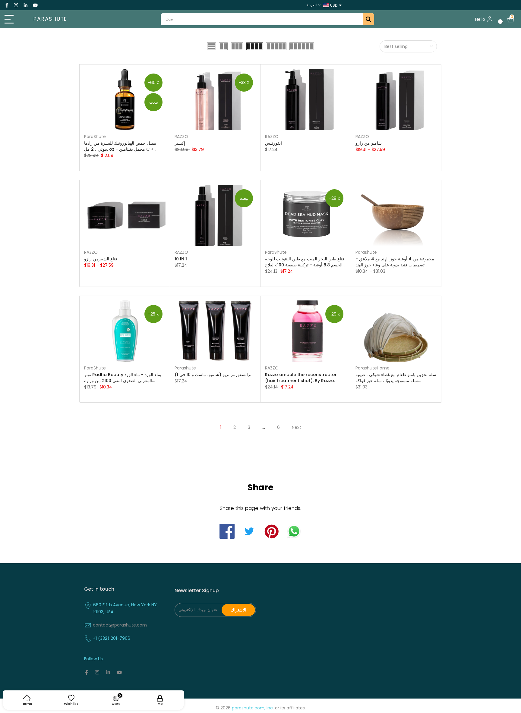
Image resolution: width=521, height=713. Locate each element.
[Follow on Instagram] (16, 5)
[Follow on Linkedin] (25, 5)
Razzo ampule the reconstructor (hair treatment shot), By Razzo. (301, 378)
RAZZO (181, 136)
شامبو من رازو (368, 143)
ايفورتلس (273, 143)
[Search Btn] (368, 19)
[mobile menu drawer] (13, 19)
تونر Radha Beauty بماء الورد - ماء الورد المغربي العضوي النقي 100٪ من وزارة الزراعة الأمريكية (122, 378)
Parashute (50, 19)
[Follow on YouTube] (35, 5)
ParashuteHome (372, 368)
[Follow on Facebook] (7, 5)
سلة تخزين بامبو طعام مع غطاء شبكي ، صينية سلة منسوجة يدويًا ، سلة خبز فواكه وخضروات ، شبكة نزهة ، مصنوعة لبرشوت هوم (395, 378)
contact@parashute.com (120, 625)
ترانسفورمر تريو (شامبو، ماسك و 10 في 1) (213, 375)
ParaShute (95, 136)
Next (296, 427)
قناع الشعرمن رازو (100, 259)
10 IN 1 (181, 259)
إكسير (180, 143)
